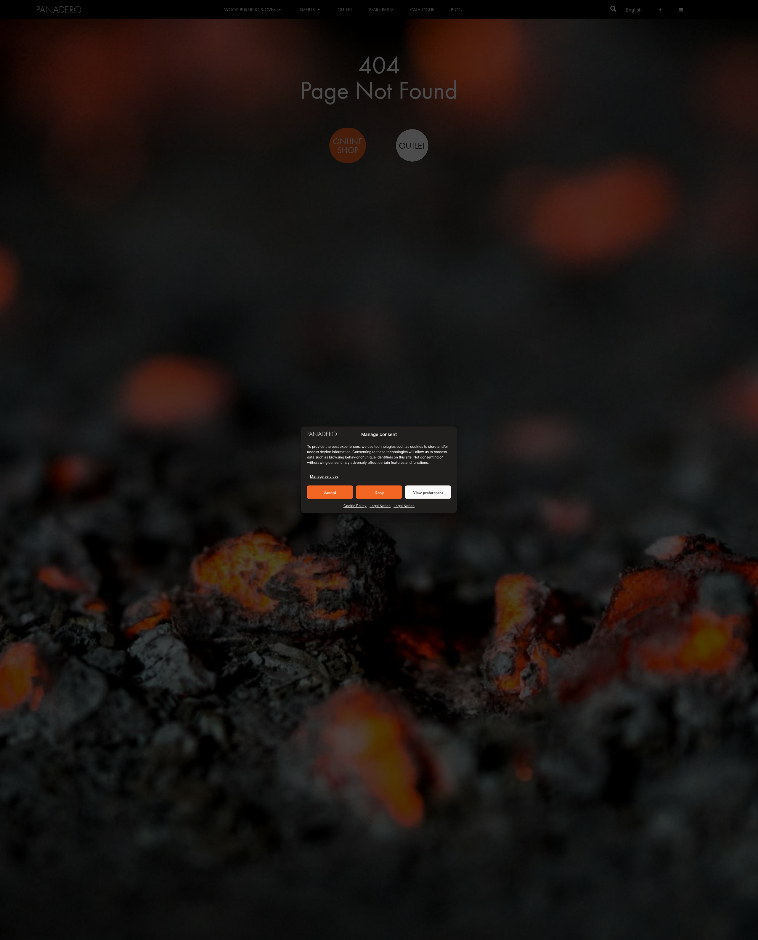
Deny (379, 492)
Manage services (324, 476)
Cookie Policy (355, 506)
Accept (330, 492)
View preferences (428, 492)
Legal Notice (380, 506)
